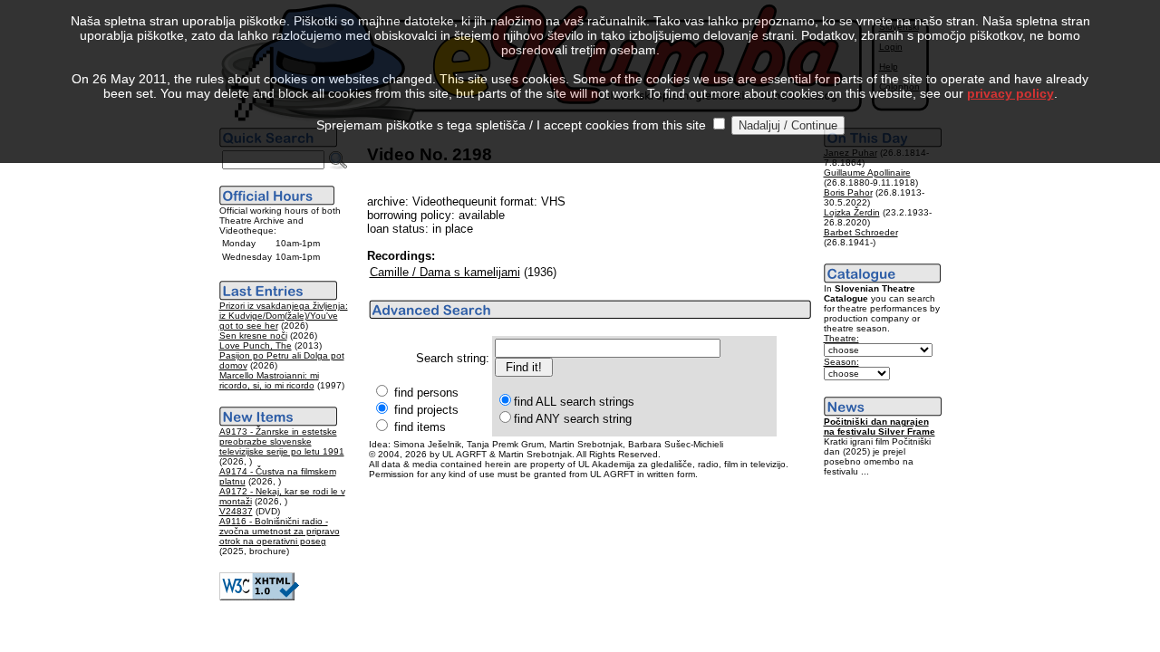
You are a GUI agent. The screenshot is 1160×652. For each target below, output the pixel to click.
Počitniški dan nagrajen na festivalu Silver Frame (879, 426)
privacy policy (1010, 93)
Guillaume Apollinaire (867, 172)
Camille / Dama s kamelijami (445, 272)
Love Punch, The (255, 345)
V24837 (236, 511)
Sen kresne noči (253, 335)
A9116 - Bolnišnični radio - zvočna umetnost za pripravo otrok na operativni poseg (279, 531)
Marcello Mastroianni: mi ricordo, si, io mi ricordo (269, 380)
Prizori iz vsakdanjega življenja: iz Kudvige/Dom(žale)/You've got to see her (283, 316)
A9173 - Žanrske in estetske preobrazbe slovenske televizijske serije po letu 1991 (281, 441)
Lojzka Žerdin (852, 212)
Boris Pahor (848, 192)
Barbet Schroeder (861, 232)
